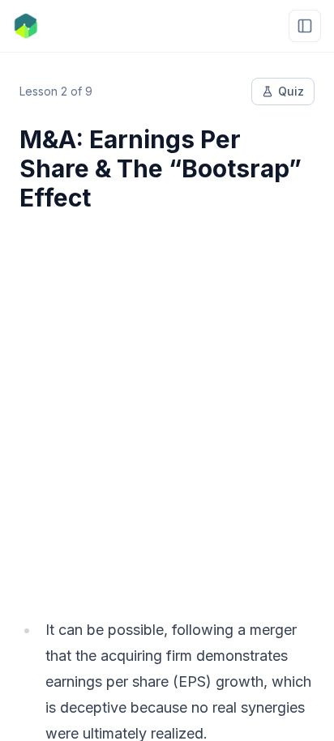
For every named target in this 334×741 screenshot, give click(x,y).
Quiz (291, 91)
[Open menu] (305, 26)
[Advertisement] (167, 405)
